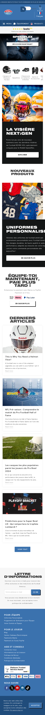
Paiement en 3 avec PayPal (14, 641)
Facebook (6, 688)
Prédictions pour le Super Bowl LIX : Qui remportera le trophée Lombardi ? (21, 524)
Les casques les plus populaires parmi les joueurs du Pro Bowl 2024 (22, 468)
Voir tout (23, 549)
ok (36, 592)
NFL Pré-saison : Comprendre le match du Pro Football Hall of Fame (22, 412)
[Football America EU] (8, 12)
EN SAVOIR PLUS (22, 303)
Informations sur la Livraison (14, 652)
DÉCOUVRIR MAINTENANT (22, 44)
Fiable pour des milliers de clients (22, 31)
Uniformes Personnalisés (13, 618)
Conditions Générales (12, 658)
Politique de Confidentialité (14, 661)
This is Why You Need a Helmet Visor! (21, 358)
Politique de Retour (11, 655)
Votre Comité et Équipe (13, 623)
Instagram (22, 688)
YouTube (17, 688)
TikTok (27, 688)
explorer (22, 155)
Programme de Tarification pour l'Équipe (19, 621)
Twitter (12, 688)
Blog (5, 632)
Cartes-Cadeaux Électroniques (15, 635)
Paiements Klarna (10, 638)
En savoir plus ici (16, 710)
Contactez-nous (10, 650)
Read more (9, 371)
